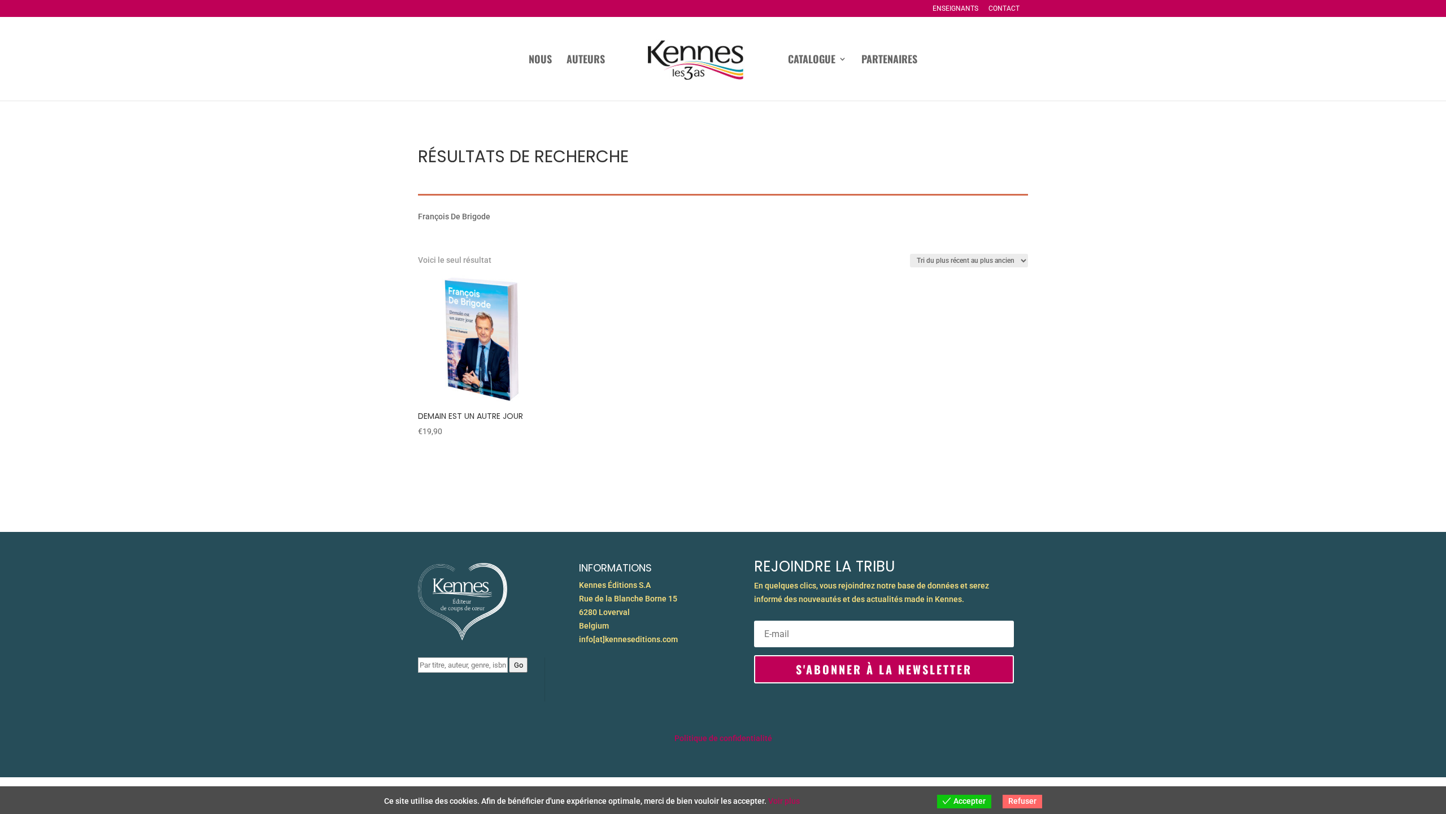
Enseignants (955, 8)
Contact (1004, 8)
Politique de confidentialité (723, 738)
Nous (540, 60)
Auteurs (586, 60)
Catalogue (811, 60)
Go (518, 665)
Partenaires (889, 60)
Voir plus (784, 801)
